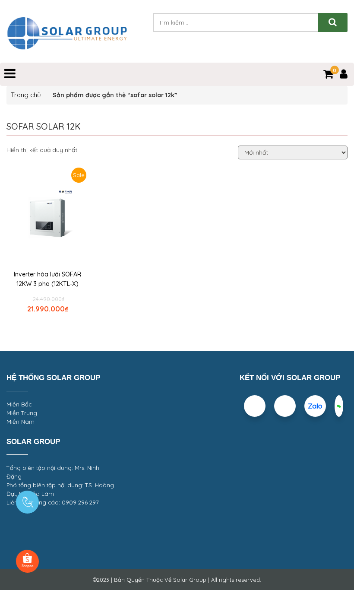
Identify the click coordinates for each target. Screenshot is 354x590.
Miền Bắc (19, 404)
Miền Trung (21, 412)
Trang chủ (26, 95)
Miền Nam (20, 421)
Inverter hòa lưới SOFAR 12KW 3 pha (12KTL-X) (47, 279)
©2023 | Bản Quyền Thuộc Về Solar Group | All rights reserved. (177, 579)
